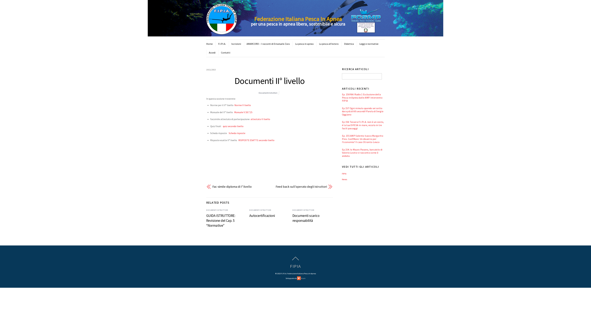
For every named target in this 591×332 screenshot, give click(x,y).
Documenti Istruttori (268, 92)
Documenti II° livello (270, 80)
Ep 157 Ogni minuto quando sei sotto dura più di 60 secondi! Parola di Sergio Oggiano (363, 111)
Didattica (349, 43)
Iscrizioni (236, 43)
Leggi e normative (368, 43)
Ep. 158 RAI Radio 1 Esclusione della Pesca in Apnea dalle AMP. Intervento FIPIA (362, 97)
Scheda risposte (237, 133)
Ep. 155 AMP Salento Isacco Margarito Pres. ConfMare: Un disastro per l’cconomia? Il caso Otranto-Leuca (362, 139)
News (344, 179)
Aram (303, 278)
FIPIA (344, 173)
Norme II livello (242, 105)
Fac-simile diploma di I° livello (232, 187)
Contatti (225, 52)
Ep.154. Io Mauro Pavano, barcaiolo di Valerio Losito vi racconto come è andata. (362, 152)
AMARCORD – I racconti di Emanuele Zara (268, 43)
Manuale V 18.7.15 (243, 112)
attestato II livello (260, 119)
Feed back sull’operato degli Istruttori (301, 187)
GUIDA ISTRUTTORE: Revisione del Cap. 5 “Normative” (220, 220)
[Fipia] (221, 32)
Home (209, 43)
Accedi (212, 52)
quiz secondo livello (233, 126)
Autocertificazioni (262, 215)
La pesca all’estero (329, 43)
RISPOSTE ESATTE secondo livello (256, 140)
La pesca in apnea (304, 43)
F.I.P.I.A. (222, 43)
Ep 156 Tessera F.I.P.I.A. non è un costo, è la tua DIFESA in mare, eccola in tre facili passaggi (363, 125)
